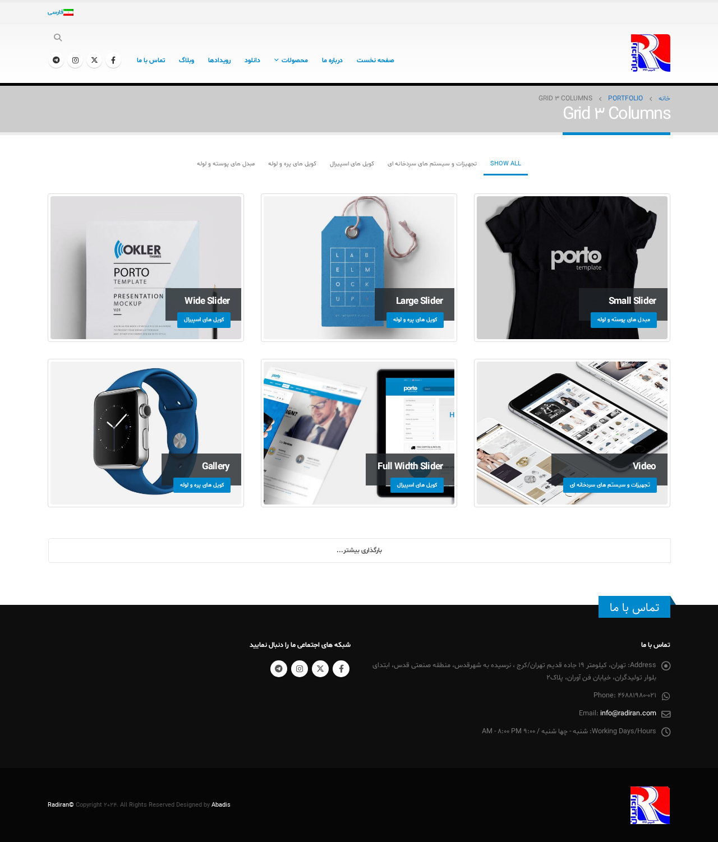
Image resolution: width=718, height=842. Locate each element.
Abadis (221, 805)
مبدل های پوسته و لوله (226, 164)
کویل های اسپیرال (352, 164)
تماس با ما (151, 60)
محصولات (295, 60)
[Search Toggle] (58, 39)
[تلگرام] (56, 60)
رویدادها (219, 60)
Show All (505, 164)
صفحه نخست (375, 60)
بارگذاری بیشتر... (359, 550)
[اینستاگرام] (75, 60)
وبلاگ (186, 60)
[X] (94, 60)
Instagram (299, 668)
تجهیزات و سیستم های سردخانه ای (432, 164)
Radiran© (61, 805)
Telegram (278, 668)
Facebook (341, 668)
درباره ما (332, 60)
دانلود (252, 60)
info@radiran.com (628, 714)
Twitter (320, 668)
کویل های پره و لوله (292, 164)
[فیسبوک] (113, 60)
